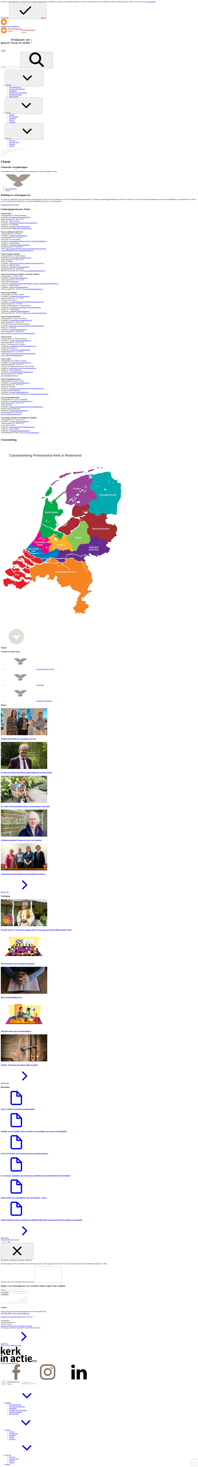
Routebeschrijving (7, 1326)
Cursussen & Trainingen (17, 1406)
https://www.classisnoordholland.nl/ (35, 313)
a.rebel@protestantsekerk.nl (18, 235)
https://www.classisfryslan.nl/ (22, 228)
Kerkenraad (40, 685)
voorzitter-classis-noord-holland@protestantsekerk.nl (26, 302)
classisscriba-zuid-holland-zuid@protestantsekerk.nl (26, 407)
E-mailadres (5, 1292)
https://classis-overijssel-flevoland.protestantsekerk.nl (18, 333)
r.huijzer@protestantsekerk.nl (18, 287)
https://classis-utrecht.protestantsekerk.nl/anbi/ (20, 353)
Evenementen (13, 1433)
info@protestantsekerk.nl (21, 1313)
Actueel (8, 113)
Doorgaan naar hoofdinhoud (10, 26)
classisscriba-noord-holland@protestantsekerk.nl (25, 307)
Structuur (12, 1461)
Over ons (9, 138)
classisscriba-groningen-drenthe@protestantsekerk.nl (26, 263)
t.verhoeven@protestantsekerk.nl (20, 340)
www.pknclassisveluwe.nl (9, 375)
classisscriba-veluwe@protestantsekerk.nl (22, 368)
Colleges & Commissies (44, 701)
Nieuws (11, 1437)
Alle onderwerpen (11, 189)
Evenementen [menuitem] (13, 116)
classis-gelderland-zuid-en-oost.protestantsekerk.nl (17, 250)
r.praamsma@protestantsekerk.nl (20, 217)
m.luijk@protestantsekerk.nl (18, 278)
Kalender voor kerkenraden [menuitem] (18, 93)
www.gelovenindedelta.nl (30, 432)
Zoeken (7, 1464)
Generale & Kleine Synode (45, 669)
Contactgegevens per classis (10, 205)
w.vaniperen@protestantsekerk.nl (20, 362)
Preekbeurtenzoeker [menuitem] (15, 94)
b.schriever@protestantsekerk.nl (19, 350)
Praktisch (9, 85)
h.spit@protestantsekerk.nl (18, 329)
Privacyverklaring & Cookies (22, 1326)
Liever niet (5, 18)
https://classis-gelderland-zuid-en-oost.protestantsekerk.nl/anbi (26, 249)
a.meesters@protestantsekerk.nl (19, 226)
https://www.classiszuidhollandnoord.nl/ (35, 394)
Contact (11, 1462)
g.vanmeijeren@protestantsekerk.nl (20, 401)
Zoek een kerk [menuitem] (13, 96)
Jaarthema (12, 1435)
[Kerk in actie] (16, 1361)
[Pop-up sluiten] (17, 1251)
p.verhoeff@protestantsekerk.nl (19, 296)
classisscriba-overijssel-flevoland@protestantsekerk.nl (26, 326)
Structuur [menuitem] (12, 144)
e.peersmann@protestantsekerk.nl (20, 258)
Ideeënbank (13, 1408)
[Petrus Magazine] (34, 1361)
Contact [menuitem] (11, 146)
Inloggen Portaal (16, 1317)
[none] (101, 83)
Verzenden (5, 1294)
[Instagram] (48, 1379)
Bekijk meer (5, 892)
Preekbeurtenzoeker (15, 1412)
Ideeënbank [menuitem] (13, 91)
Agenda (11, 1432)
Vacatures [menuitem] (12, 122)
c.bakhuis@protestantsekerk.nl (19, 311)
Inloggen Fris (5, 1317)
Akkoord (43, 18)
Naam (3, 1290)
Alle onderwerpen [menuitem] (15, 87)
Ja (4, 1242)
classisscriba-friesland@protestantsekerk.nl (23, 223)
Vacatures (12, 1439)
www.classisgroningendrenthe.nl (34, 271)
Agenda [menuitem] (11, 115)
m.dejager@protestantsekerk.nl (19, 267)
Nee (9, 1242)
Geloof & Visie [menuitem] (14, 142)
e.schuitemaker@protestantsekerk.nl (21, 372)
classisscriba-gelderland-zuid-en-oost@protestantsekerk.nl (28, 241)
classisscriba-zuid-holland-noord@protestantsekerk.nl (26, 388)
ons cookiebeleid (150, 2)
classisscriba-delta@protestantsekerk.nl (22, 427)
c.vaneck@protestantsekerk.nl (19, 421)
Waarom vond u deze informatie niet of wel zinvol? (17, 1282)
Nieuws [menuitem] (11, 120)
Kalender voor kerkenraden (18, 1410)
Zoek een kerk (13, 1414)
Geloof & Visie (14, 1459)
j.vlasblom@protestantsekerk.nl (19, 431)
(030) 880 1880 (6, 1313)
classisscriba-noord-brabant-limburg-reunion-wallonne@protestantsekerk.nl (33, 283)
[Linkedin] (79, 1379)
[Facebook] (16, 1379)
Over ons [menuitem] (12, 140)
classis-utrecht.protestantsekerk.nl (11, 355)
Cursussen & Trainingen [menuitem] (17, 89)
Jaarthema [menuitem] (12, 118)
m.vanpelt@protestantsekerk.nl (19, 383)
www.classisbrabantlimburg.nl (33, 289)
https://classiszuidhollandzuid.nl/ (11, 414)
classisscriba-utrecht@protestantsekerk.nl (22, 346)
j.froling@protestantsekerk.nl (18, 392)
